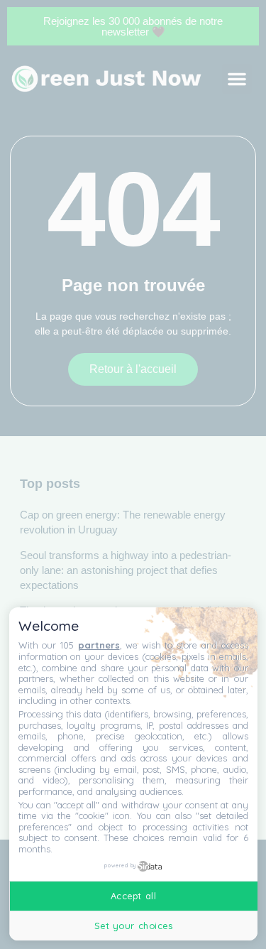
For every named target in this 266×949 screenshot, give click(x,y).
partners (99, 645)
